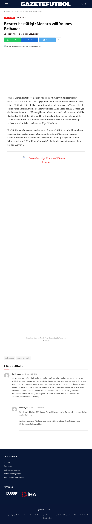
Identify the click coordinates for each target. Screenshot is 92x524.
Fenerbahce (28, 515)
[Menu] (6, 4)
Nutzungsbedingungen (12, 474)
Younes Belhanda (23, 358)
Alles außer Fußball (81, 515)
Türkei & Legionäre (64, 515)
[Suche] (85, 4)
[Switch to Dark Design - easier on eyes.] (81, 4)
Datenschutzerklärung (12, 470)
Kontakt (7, 462)
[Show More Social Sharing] (58, 40)
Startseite (7, 11)
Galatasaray (9, 18)
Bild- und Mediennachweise (14, 477)
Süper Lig (10, 515)
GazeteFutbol (47, 518)
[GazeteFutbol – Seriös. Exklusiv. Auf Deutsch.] (46, 4)
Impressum (8, 466)
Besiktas (19, 515)
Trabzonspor (50, 515)
